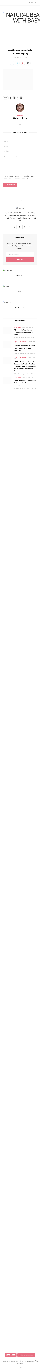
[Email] (28, 63)
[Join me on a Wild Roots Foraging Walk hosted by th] (33, 540)
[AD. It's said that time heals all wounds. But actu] (6, 471)
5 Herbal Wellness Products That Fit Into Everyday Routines (24, 348)
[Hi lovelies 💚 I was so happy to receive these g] (33, 1292)
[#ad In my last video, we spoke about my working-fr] (6, 735)
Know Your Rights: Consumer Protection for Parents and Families (25, 382)
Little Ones (17, 327)
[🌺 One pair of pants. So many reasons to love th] (33, 852)
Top (20, 1367)
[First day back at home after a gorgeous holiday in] (19, 1129)
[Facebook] (12, 63)
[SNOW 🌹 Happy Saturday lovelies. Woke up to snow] (19, 1250)
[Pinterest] (23, 63)
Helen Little (20, 118)
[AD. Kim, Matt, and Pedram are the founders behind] (19, 441)
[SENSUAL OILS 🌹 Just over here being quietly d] (6, 1285)
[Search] (29, 2)
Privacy (24, 1361)
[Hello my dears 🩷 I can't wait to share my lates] (6, 1090)
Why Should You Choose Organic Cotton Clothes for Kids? (24, 332)
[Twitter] (17, 63)
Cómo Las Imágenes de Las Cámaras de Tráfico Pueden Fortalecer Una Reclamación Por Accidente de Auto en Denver (25, 366)
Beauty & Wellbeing (20, 341)
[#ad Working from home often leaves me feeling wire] (19, 793)
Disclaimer (30, 1361)
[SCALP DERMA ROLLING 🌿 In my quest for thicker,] (33, 1090)
